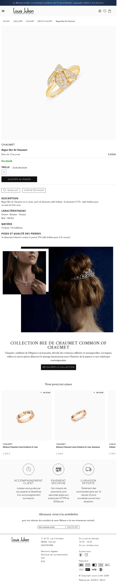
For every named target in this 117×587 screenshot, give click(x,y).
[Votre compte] (100, 11)
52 (4, 172)
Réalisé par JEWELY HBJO (92, 580)
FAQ (43, 561)
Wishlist (12, 190)
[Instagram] (86, 554)
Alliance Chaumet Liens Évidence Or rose (20, 447)
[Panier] (109, 11)
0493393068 (47, 545)
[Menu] (3, 11)
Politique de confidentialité (54, 554)
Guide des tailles (20, 167)
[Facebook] (80, 554)
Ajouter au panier (19, 179)
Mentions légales (49, 551)
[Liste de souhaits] (104, 11)
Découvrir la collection (58, 367)
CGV (43, 558)
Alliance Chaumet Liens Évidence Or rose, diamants (78, 447)
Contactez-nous (34, 190)
